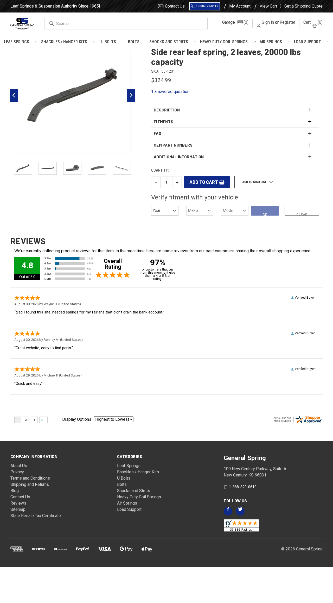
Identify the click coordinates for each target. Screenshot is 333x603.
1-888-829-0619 (207, 6)
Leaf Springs (16, 41)
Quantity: (160, 170)
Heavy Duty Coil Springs (224, 41)
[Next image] (131, 95)
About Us (18, 465)
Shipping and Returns (29, 484)
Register (287, 22)
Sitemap (17, 509)
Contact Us (175, 6)
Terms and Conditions (30, 478)
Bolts (133, 41)
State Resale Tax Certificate (35, 515)
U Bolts (108, 41)
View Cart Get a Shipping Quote (291, 6)
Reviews (18, 503)
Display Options (76, 419)
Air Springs (271, 41)
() (313, 22)
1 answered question (170, 91)
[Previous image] (13, 95)
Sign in (268, 22)
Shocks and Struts (168, 41)
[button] (235, 22)
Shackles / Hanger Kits (64, 41)
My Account (240, 6)
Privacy (17, 471)
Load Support (307, 41)
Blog (14, 490)
